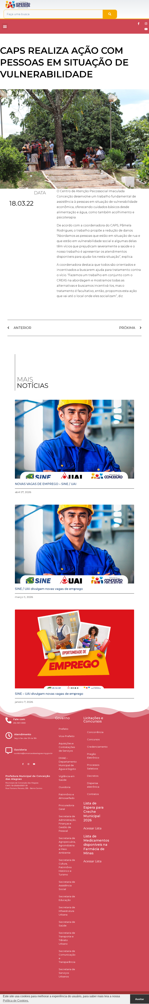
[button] (5, 26)
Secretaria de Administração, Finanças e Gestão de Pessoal (67, 823)
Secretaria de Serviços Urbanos (67, 973)
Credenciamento (97, 746)
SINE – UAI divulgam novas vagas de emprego (49, 693)
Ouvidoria (64, 787)
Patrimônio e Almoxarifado (66, 796)
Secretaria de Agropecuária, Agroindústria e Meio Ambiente (67, 845)
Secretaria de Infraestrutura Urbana (67, 911)
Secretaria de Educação (67, 898)
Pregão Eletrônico (93, 755)
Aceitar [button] (139, 999)
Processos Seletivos (93, 766)
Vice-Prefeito (66, 736)
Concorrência (95, 732)
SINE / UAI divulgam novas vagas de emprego (49, 589)
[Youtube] (146, 29)
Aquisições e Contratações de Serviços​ (67, 747)
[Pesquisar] (110, 14)
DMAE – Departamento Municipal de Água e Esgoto (68, 763)
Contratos (93, 794)
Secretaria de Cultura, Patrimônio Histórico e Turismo (67, 867)
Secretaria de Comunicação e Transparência (67, 956)
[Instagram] (146, 23)
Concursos (93, 739)
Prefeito (63, 728)
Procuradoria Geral (66, 807)
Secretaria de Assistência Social (67, 885)
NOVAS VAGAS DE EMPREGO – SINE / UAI (45, 484)
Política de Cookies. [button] (16, 1000)
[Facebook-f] (138, 23)
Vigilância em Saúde (66, 778)
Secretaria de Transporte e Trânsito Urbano (67, 938)
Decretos (92, 775)
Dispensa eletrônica (93, 785)
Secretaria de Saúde (67, 923)
